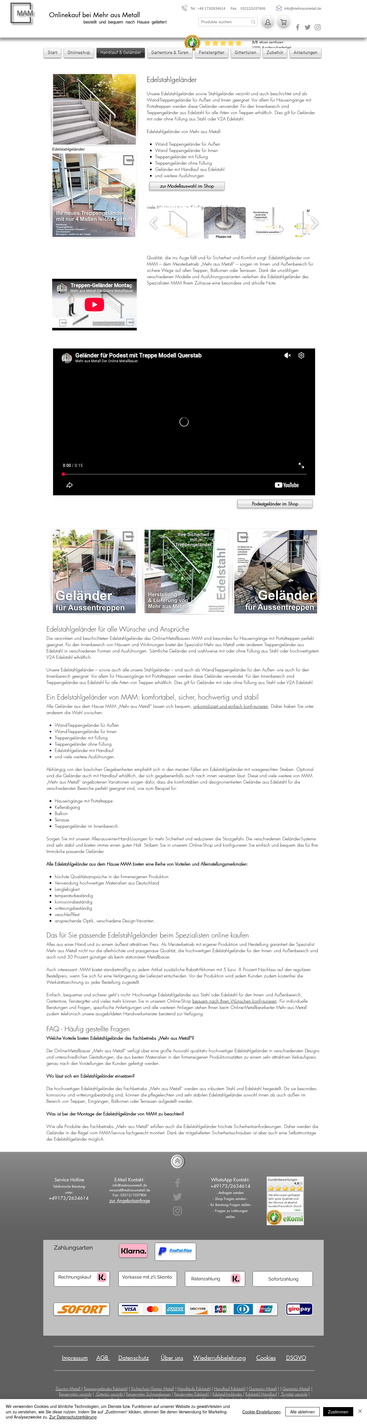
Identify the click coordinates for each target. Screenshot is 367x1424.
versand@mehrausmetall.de (129, 1190)
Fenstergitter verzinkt (75, 1394)
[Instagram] (318, 27)
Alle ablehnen (302, 1412)
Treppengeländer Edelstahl (106, 1388)
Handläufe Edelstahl (194, 1388)
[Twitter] (308, 27)
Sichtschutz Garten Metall (152, 1388)
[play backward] (153, 222)
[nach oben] (177, 1161)
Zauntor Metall (68, 1388)
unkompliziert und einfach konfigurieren (230, 706)
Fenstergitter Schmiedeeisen (148, 1394)
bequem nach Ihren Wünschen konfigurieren (234, 1001)
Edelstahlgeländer (227, 1394)
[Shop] (283, 22)
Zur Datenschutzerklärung (73, 1417)
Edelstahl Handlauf (261, 1394)
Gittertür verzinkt (110, 1394)
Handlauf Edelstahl (229, 1388)
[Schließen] (360, 1411)
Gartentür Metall (296, 1388)
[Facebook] (298, 27)
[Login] (267, 22)
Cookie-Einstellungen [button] (261, 1412)
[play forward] (314, 222)
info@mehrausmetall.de (302, 9)
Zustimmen (338, 1412)
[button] (180, 223)
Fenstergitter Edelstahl (191, 1394)
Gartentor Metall (263, 1388)
